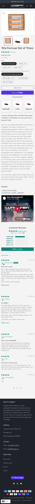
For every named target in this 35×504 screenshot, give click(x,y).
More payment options (17, 97)
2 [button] (16, 388)
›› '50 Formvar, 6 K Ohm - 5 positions (12, 193)
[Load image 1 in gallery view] (8, 41)
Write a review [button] (17, 249)
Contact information (26, 500)
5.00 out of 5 (22, 231)
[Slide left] (2, 41)
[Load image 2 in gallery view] (17, 41)
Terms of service (17, 500)
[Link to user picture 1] (5, 288)
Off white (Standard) (9, 64)
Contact (5, 470)
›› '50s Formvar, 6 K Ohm (9, 190)
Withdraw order (7, 463)
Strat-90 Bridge (23, 78)
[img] (5, 260)
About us (5, 467)
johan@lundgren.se (13, 449)
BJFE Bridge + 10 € (8, 78)
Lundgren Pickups (11, 497)
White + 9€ (22, 64)
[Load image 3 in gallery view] (26, 41)
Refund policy (29, 497)
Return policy (7, 459)
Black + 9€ (18, 67)
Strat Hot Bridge (7, 82)
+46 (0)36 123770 (13, 445)
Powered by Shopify (19, 497)
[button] (3, 6)
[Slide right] (33, 41)
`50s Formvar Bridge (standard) (12, 74)
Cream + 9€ (6, 67)
